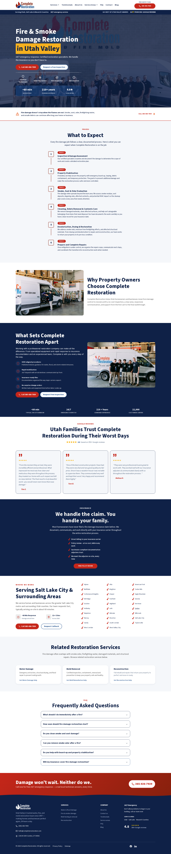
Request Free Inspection (53, 394)
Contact (109, 5)
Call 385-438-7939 (28, 67)
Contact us (104, 813)
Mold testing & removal (69, 817)
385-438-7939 (143, 784)
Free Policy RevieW (85, 566)
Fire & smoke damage (68, 813)
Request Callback (51, 626)
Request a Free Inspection (54, 67)
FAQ (101, 5)
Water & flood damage (69, 810)
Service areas (105, 820)
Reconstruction (66, 820)
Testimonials (67, 5)
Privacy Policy (57, 846)
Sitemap (67, 846)
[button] (54, 5)
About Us (78, 5)
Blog (117, 5)
